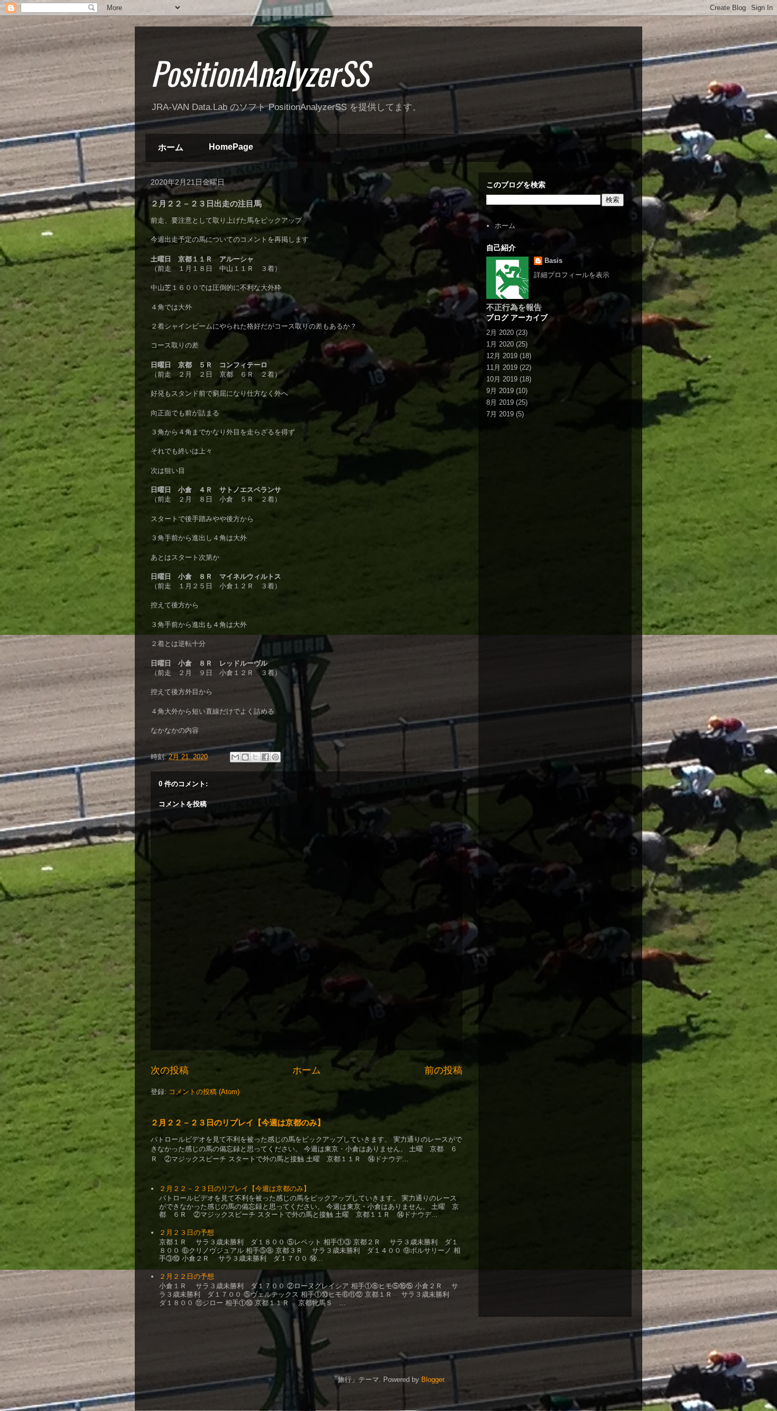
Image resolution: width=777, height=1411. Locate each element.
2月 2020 (500, 332)
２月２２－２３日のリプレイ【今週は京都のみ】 (238, 1122)
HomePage (231, 146)
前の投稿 (443, 1070)
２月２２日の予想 (186, 1276)
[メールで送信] (235, 757)
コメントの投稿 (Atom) (204, 1092)
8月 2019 (500, 402)
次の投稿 (170, 1070)
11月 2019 (501, 367)
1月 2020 (500, 344)
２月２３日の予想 (186, 1232)
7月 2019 (500, 414)
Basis (553, 261)
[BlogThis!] (245, 757)
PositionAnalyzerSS (259, 72)
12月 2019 (501, 356)
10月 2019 (501, 379)
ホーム (170, 147)
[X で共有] (255, 757)
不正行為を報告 (514, 307)
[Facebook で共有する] (265, 757)
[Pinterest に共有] (275, 757)
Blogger (432, 1379)
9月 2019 (500, 391)
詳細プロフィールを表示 (571, 275)
